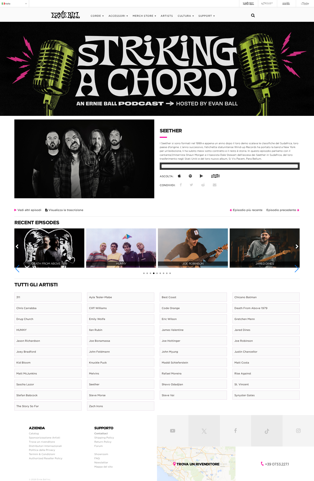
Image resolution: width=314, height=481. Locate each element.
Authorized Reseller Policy (45, 458)
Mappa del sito (103, 466)
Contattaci (101, 433)
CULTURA (184, 16)
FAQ (97, 458)
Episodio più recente (247, 210)
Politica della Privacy (42, 449)
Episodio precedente (281, 210)
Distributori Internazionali (45, 446)
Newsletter (101, 462)
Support (205, 16)
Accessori (116, 16)
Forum (98, 446)
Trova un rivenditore (42, 441)
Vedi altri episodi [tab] (29, 210)
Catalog (34, 433)
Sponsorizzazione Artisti (44, 437)
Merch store (143, 16)
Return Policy (102, 441)
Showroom (101, 454)
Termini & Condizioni (42, 454)
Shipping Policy (104, 437)
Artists (167, 16)
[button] (17, 268)
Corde (96, 16)
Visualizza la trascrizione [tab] (65, 210)
